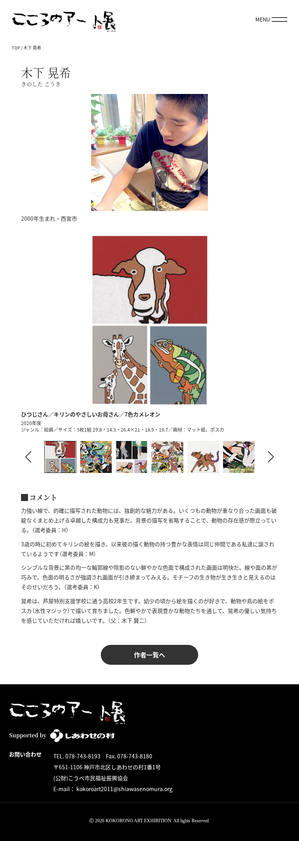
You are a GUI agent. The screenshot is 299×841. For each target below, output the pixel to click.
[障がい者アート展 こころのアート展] (64, 19)
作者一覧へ (149, 654)
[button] (270, 457)
